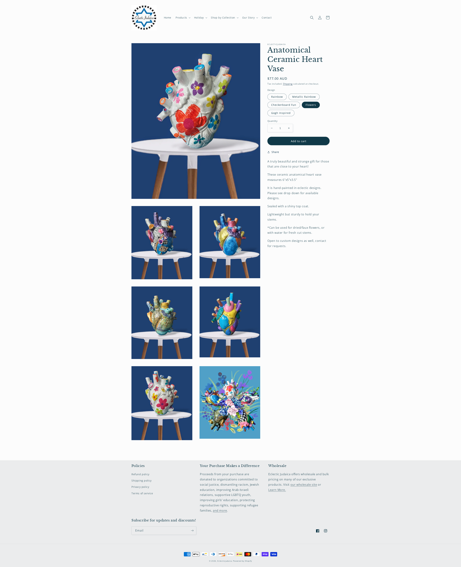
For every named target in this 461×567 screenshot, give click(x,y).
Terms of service (142, 493)
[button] (182, 17)
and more (220, 510)
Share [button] (275, 152)
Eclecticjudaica (224, 561)
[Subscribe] (192, 530)
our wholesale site (303, 485)
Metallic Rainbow (304, 96)
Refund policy (140, 474)
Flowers (311, 105)
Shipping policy (141, 480)
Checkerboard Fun (283, 105)
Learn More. (277, 490)
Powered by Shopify (242, 561)
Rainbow (277, 96)
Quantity (272, 121)
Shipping (288, 83)
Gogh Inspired (281, 113)
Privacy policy (140, 487)
